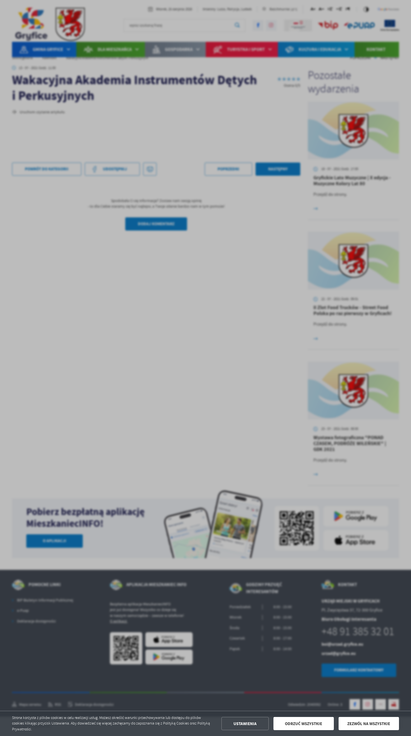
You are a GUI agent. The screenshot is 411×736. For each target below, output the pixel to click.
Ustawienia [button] (245, 723)
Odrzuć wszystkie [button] (303, 723)
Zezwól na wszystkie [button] (368, 723)
